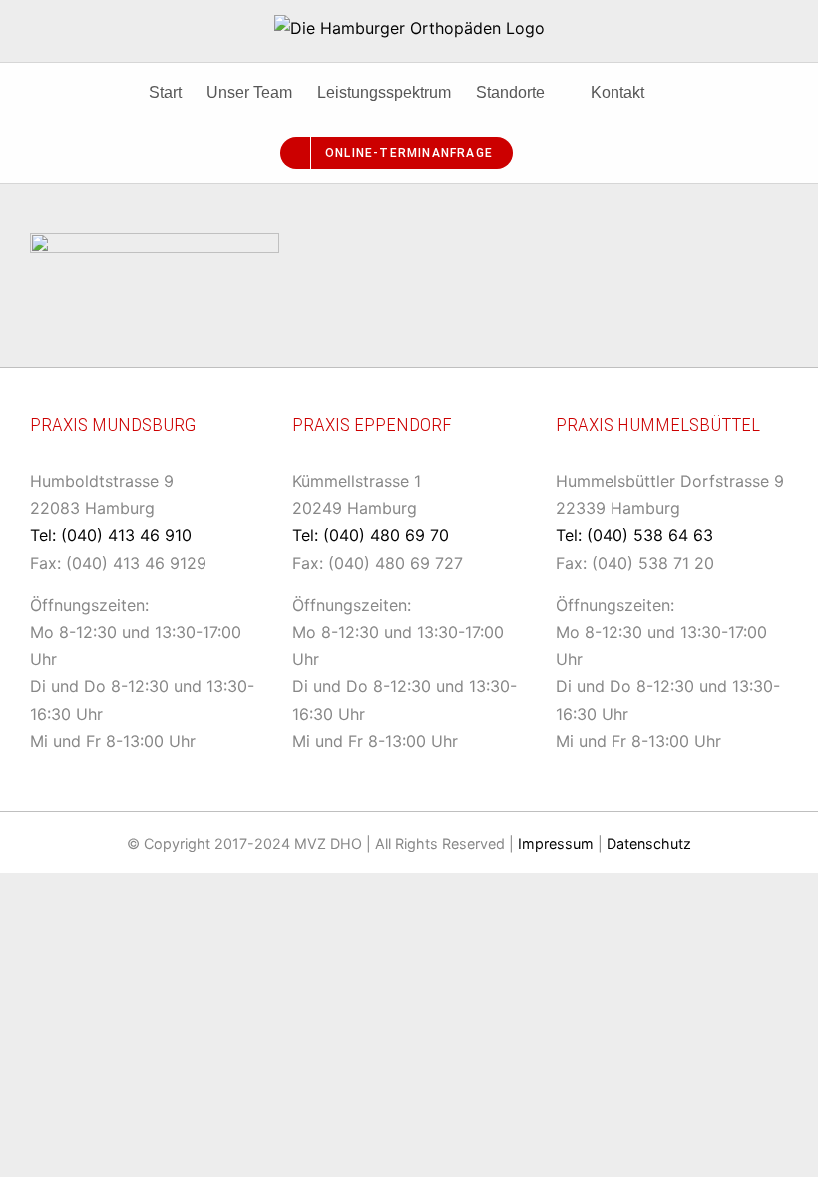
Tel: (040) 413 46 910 (111, 535)
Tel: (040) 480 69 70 (370, 535)
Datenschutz (649, 843)
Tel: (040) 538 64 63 (634, 535)
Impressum (556, 843)
